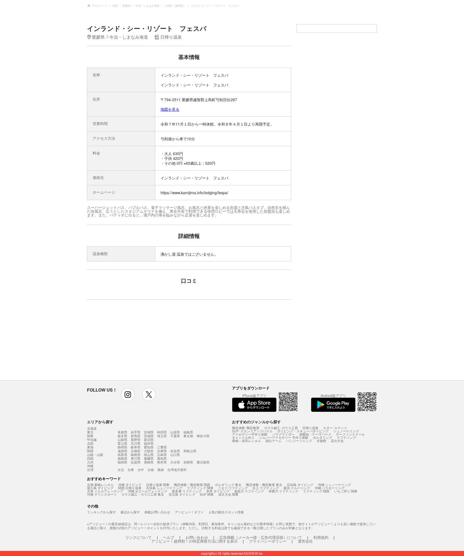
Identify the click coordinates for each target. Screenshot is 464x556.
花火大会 (337, 440)
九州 (90, 462)
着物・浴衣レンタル (246, 440)
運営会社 (305, 541)
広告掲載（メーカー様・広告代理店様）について (260, 537)
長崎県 (149, 462)
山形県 (175, 432)
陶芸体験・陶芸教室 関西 (192, 484)
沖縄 (90, 465)
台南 (150, 469)
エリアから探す (100, 421)
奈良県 (175, 450)
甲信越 (92, 439)
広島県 (162, 454)
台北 (121, 469)
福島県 (188, 432)
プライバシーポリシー (268, 541)
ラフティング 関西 (316, 491)
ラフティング (346, 437)
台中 (140, 469)
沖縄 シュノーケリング (334, 484)
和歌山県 (189, 450)
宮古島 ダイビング (182, 494)
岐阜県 (135, 447)
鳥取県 (122, 454)
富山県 (122, 443)
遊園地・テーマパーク (315, 434)
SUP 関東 (207, 494)
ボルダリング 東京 (228, 484)
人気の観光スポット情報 (226, 512)
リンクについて (138, 537)
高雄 (160, 469)
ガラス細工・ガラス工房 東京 (142, 494)
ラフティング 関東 (200, 487)
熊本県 (162, 462)
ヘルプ (168, 537)
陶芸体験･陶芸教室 (245, 427)
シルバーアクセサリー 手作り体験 (283, 437)
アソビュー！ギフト (189, 512)
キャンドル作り (243, 437)
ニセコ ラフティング (233, 487)
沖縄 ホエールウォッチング (147, 491)
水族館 (321, 440)
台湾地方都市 (177, 469)
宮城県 (149, 432)
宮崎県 (188, 462)
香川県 (135, 458)
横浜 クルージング (297, 487)
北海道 (92, 428)
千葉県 (175, 435)
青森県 (122, 432)
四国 (90, 458)
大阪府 (149, 450)
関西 (90, 450)
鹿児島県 (203, 462)
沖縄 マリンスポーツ (102, 494)
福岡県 (122, 462)
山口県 (175, 454)
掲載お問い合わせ (157, 512)
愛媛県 (149, 458)
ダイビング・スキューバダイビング (303, 431)
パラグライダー (283, 434)
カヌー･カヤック (335, 427)
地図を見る (170, 109)
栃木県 (122, 435)
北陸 (90, 443)
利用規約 (320, 537)
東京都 (188, 435)
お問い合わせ (197, 537)
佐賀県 (135, 462)
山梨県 (122, 439)
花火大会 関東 (228, 494)
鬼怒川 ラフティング (249, 491)
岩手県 (135, 432)
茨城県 (149, 435)
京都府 (135, 450)
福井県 (149, 443)
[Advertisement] (142, 342)
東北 (90, 432)
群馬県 (135, 435)
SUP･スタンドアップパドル (252, 431)
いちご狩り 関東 (345, 491)
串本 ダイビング (218, 491)
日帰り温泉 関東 (157, 484)
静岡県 (122, 447)
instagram (128, 394)
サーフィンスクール (350, 434)
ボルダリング (322, 437)
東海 (90, 447)
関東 (90, 435)
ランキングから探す (101, 512)
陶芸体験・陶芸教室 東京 (264, 484)
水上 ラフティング (265, 487)
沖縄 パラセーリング (330, 487)
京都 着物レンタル (100, 484)
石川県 (135, 443)
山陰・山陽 (95, 454)
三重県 (162, 447)
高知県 (162, 458)
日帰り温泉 (310, 427)
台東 (131, 469)
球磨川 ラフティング (283, 491)
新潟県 (149, 439)
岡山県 (149, 454)
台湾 (90, 469)
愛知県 (149, 447)
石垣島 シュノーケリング (164, 487)
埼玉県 (162, 435)
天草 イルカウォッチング (105, 491)
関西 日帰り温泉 (130, 487)
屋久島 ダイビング (100, 487)
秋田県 (162, 432)
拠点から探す (130, 512)
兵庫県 (162, 450)
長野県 (135, 439)
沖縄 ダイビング (130, 484)
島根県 (135, 454)
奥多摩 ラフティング (187, 491)
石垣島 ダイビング (300, 484)
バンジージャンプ (299, 440)
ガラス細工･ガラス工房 (281, 427)
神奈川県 (203, 435)
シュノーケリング (346, 431)
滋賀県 (122, 450)
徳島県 (122, 458)
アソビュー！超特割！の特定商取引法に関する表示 (194, 541)
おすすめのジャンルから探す (256, 421)
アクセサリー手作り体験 (249, 434)
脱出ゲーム (274, 440)
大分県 (175, 462)
